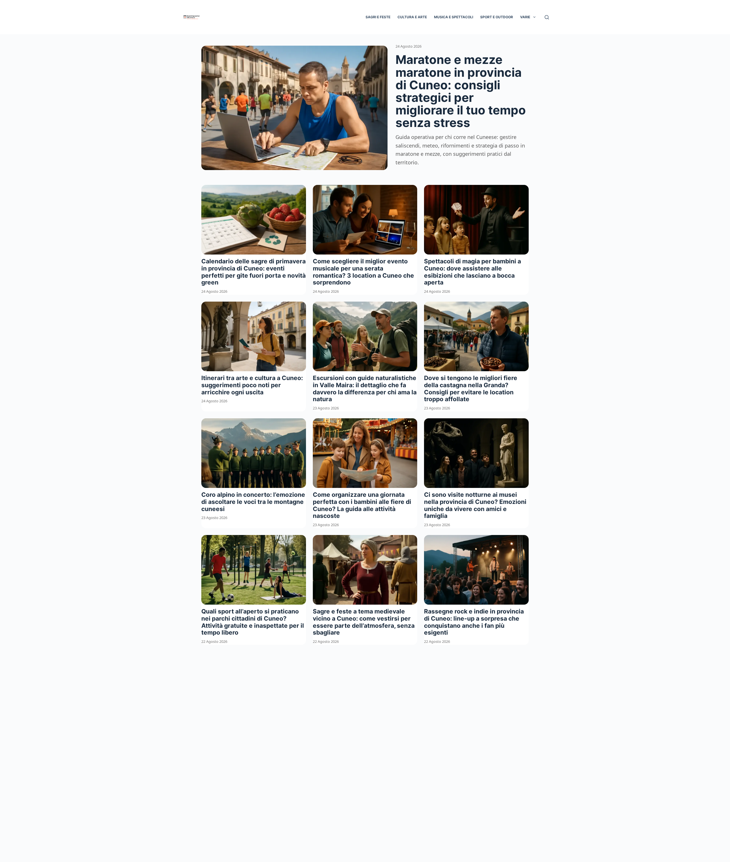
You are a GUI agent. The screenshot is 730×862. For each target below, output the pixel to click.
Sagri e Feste (378, 17)
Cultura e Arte (412, 17)
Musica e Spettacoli (453, 17)
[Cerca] (547, 17)
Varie (525, 17)
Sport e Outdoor (496, 17)
